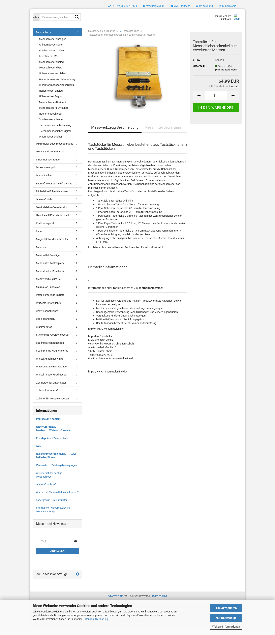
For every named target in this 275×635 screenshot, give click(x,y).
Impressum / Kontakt (48, 418)
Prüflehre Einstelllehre (48, 302)
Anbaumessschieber (51, 44)
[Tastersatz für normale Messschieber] (137, 74)
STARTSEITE (115, 596)
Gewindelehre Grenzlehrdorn (52, 207)
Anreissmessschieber (51, 50)
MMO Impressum (154, 6)
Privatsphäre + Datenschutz (52, 438)
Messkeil (41, 247)
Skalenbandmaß (45, 318)
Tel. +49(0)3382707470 (124, 6)
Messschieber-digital (51, 67)
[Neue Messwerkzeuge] (77, 574)
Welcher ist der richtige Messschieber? (49, 475)
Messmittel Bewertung (163, 127)
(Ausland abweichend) (226, 69)
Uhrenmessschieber (50, 136)
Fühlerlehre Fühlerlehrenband (52, 191)
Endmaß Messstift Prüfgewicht (54, 183)
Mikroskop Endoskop (48, 287)
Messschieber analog (51, 61)
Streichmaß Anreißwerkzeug (52, 334)
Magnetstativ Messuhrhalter (52, 239)
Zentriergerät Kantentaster (51, 382)
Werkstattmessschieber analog (57, 79)
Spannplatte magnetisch (50, 342)
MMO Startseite (181, 6)
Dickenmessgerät (46, 167)
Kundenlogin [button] (228, 6)
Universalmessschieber (52, 73)
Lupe (39, 231)
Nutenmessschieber (50, 113)
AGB (38, 445)
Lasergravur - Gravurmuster (51, 500)
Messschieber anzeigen (52, 38)
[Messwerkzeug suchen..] (77, 17)
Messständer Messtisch (50, 271)
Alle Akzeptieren (226, 608)
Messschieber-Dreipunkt (53, 102)
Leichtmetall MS (48, 56)
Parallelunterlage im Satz (50, 294)
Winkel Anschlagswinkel (50, 358)
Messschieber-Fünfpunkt (53, 107)
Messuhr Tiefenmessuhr (50, 151)
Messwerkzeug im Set (48, 278)
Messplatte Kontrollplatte (50, 263)
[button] (204, 6)
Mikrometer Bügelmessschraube (54, 143)
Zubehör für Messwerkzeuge (52, 398)
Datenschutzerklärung (95, 619)
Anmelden (57, 550)
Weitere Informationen (226, 626)
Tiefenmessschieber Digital (55, 130)
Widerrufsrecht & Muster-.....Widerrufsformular (53, 428)
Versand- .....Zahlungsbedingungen (56, 465)
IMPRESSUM (159, 596)
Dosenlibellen (44, 175)
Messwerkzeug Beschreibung (115, 127)
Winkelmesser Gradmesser (51, 374)
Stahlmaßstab (44, 326)
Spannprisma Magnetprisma (52, 350)
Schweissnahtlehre (47, 310)
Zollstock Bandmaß (47, 390)
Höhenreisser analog (51, 90)
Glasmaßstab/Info (46, 484)
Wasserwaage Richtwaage (51, 366)
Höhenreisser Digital (50, 96)
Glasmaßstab (44, 199)
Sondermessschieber (51, 119)
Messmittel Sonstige (48, 255)
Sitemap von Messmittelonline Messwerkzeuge (53, 509)
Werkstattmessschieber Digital (56, 84)
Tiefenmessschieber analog (55, 125)
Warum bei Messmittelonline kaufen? (57, 492)
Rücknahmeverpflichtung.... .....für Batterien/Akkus (56, 455)
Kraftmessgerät (45, 223)
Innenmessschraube (48, 159)
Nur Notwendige (226, 617)
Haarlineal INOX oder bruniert (52, 215)
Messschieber (44, 32)
